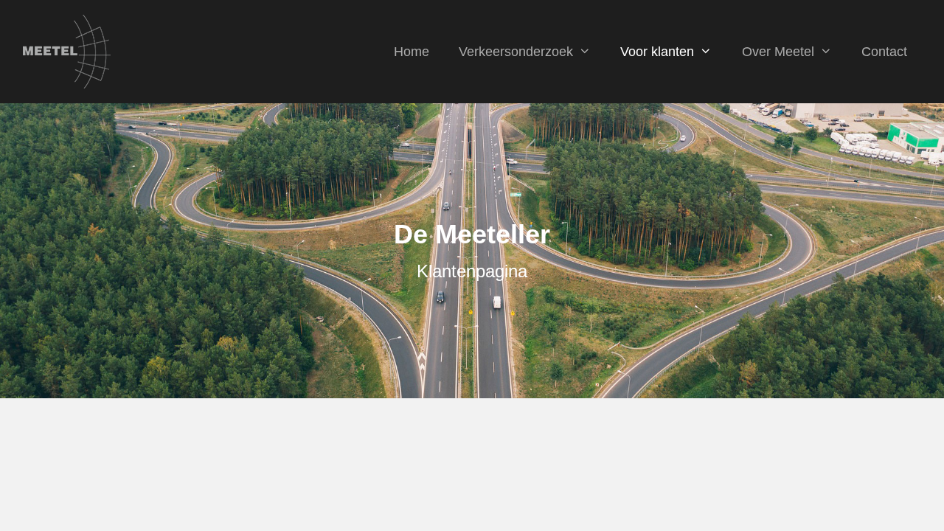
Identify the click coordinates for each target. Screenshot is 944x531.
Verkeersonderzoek (516, 51)
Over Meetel (778, 51)
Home (411, 51)
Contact (884, 51)
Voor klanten (657, 51)
